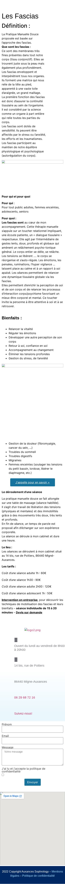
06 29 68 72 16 (24, 697)
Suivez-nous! (23, 713)
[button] (59, 6)
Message (7, 747)
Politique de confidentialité (38, 875)
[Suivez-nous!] (16, 707)
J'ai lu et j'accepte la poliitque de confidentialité (23, 770)
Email (5, 735)
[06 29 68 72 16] (16, 691)
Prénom (7, 724)
